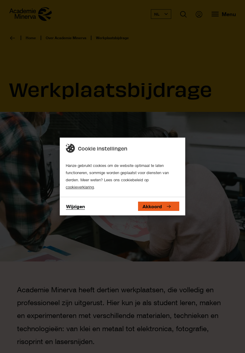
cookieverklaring (80, 187)
